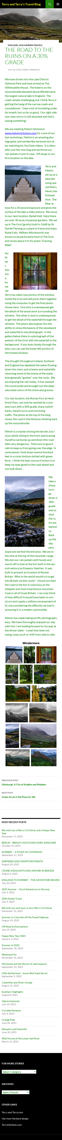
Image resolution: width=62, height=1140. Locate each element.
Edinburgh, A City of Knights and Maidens (24, 782)
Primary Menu (58, 4)
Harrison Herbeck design (15, 1118)
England (13, 45)
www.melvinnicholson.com (21, 133)
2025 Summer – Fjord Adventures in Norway (26, 889)
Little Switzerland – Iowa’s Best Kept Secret (24, 973)
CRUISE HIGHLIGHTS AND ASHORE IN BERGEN (28, 870)
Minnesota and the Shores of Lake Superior (24, 963)
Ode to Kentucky (11, 1001)
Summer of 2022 (10, 945)
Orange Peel (8, 1019)
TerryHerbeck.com (12, 1124)
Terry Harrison (31, 69)
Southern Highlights (12, 991)
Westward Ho (9, 954)
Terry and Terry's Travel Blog (21, 4)
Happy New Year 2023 (14, 935)
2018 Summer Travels (30, 45)
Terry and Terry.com (12, 1112)
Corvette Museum (11, 1010)
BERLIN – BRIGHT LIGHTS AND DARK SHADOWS (29, 842)
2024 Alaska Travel (12, 898)
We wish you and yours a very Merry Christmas (27, 907)
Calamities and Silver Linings (17, 982)
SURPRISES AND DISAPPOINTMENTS (22, 861)
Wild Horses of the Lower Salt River (21, 1038)
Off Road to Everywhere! (15, 926)
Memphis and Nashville (14, 1029)
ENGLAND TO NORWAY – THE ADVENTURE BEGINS (30, 879)
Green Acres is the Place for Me (18, 794)
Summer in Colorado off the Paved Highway (25, 917)
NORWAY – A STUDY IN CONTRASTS (22, 851)
